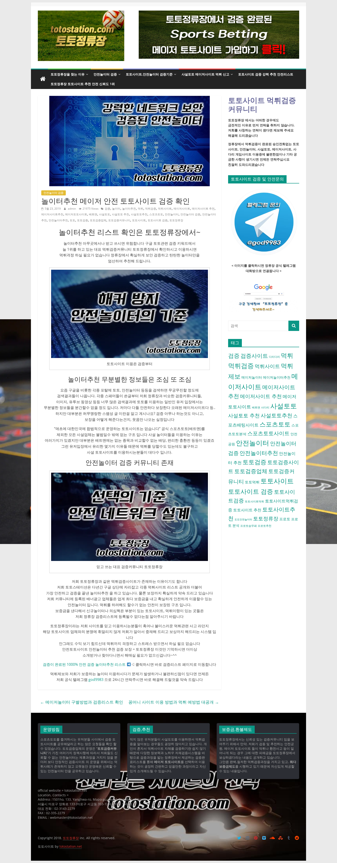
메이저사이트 (182, 209)
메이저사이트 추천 (203, 209)
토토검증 (82, 220)
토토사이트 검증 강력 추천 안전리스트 (265, 74)
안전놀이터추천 (58, 220)
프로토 (284, 519)
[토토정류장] (43, 79)
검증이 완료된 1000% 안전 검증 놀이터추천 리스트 (84, 664)
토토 (72, 220)
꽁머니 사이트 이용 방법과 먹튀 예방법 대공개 (173, 702)
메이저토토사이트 (76, 214)
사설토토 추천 (120, 214)
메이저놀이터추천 (276, 377)
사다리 (265, 407)
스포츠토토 (156, 214)
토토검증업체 (98, 220)
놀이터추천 (129, 209)
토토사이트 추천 (247, 510)
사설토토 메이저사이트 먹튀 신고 (205, 74)
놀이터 (116, 209)
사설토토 (104, 214)
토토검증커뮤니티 (119, 220)
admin (72, 209)
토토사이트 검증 (158, 220)
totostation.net (70, 846)
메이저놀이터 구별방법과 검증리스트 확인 (81, 702)
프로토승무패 (248, 526)
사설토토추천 (139, 214)
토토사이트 (139, 220)
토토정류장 (176, 220)
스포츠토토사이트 (268, 433)
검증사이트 (254, 355)
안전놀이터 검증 (105, 74)
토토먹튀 (252, 482)
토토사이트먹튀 (254, 501)
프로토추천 (264, 526)
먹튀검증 (150, 209)
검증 (107, 209)
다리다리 (274, 357)
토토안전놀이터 (243, 519)
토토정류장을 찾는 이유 (68, 74)
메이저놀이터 (251, 377)
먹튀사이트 (165, 209)
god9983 (95, 679)
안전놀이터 (172, 214)
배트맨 (93, 214)
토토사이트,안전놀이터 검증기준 (149, 74)
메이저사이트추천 (52, 214)
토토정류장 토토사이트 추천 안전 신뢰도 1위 (83, 84)
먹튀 (140, 209)
